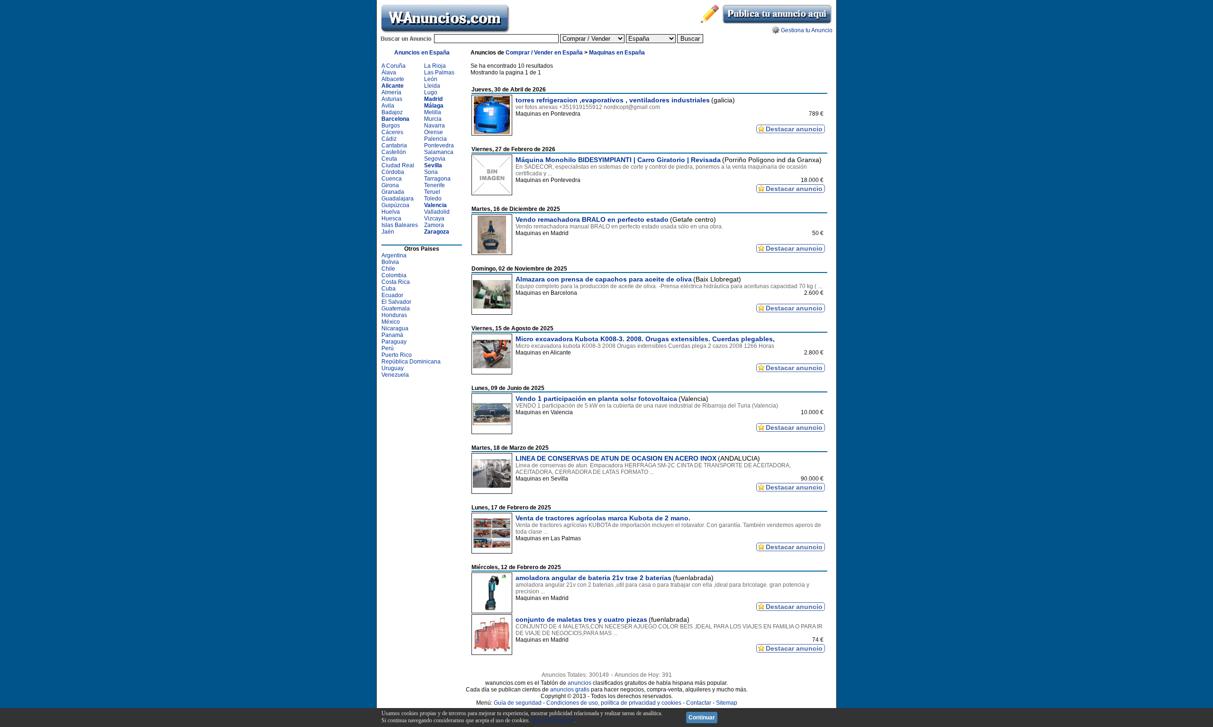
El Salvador (396, 302)
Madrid (433, 99)
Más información (553, 720)
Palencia (435, 139)
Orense (433, 132)
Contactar (698, 703)
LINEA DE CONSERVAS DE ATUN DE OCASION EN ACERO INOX (616, 458)
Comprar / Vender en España (544, 52)
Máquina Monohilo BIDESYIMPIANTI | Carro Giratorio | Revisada (618, 160)
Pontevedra (439, 145)
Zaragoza (436, 231)
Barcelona (395, 119)
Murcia (433, 119)
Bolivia (390, 262)
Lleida (432, 85)
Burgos (390, 125)
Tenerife (434, 185)
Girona (390, 185)
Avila (387, 105)
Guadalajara (397, 198)
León (430, 79)
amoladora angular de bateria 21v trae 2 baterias (593, 578)
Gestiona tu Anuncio (807, 30)
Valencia (435, 205)
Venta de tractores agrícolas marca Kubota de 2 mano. (603, 518)
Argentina (394, 255)
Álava (388, 72)
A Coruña (393, 66)
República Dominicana (411, 361)
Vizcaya (434, 218)
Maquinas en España (617, 52)
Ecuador (392, 295)
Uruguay (392, 368)
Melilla (432, 112)
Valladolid (437, 212)
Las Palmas (439, 72)
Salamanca (438, 152)
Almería (391, 92)
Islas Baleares (399, 225)
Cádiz (389, 139)
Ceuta (389, 158)
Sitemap (726, 703)
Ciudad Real (397, 165)
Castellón (393, 152)
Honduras (394, 315)
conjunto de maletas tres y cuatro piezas (581, 619)
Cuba (388, 288)
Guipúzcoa (395, 205)
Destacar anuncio (794, 129)
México (390, 321)
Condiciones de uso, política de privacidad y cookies (613, 703)
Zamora (434, 225)
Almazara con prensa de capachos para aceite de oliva (604, 279)
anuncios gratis (569, 689)
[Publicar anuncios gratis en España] (777, 22)
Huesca (391, 218)
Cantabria (394, 145)
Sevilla (433, 165)
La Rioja (435, 66)
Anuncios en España (422, 52)
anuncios (579, 683)
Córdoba (392, 172)
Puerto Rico (396, 355)
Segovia (434, 158)
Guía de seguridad (518, 703)
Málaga (434, 105)
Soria (431, 172)
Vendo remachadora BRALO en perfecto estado (592, 219)
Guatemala (395, 308)
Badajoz (392, 112)
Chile (388, 268)
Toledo (433, 198)
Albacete (392, 79)
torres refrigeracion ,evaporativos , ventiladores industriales (613, 100)
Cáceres (392, 132)
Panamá (392, 335)
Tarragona (437, 178)
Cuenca (391, 178)
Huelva (390, 212)
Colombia (394, 275)
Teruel (432, 192)
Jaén (387, 231)
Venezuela (395, 375)
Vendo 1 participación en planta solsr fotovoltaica (596, 398)
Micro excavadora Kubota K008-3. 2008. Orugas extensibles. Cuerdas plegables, (645, 339)
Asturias (391, 99)
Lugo (430, 92)
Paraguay (394, 341)
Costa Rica (395, 282)
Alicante (392, 85)
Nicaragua (394, 328)
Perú (387, 348)
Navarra (434, 125)
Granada (392, 192)
